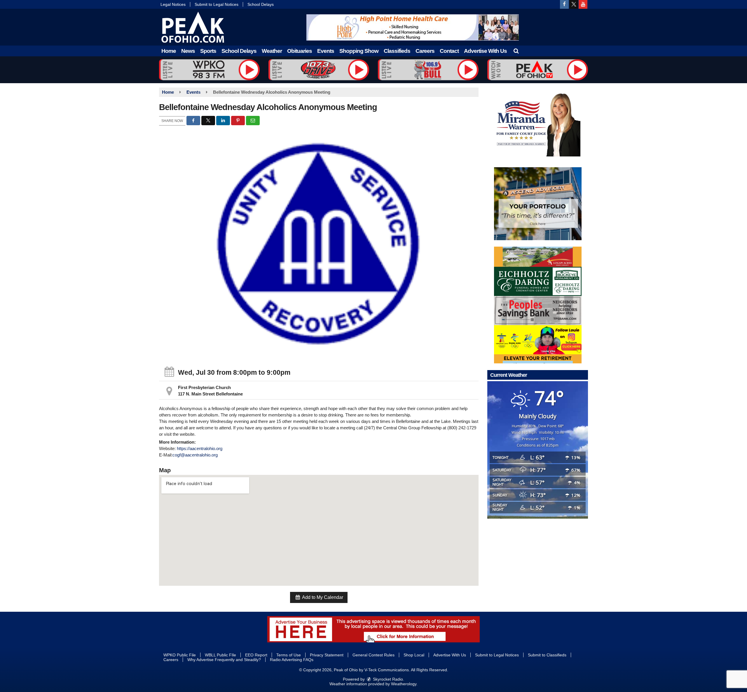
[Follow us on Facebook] (564, 4)
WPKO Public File (179, 655)
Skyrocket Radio (387, 679)
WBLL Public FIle (220, 655)
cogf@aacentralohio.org (195, 454)
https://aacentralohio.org (199, 448)
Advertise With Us (485, 51)
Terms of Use (288, 655)
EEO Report (256, 655)
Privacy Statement (326, 655)
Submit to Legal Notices (216, 4)
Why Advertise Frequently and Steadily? (224, 659)
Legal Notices (173, 4)
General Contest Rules (373, 655)
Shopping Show (358, 51)
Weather (272, 51)
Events (325, 51)
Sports (208, 51)
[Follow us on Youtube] (583, 4)
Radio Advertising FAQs (291, 659)
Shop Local (414, 655)
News (188, 51)
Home (168, 51)
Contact (449, 51)
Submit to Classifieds (547, 655)
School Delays (260, 4)
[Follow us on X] (573, 4)
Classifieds (397, 51)
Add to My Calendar (322, 597)
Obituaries (299, 51)
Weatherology (403, 683)
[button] (516, 51)
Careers (425, 51)
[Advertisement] (412, 27)
